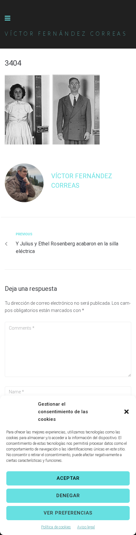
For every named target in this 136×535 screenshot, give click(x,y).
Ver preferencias (68, 513)
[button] (126, 412)
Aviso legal (86, 527)
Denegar (68, 495)
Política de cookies (56, 527)
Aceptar (68, 478)
